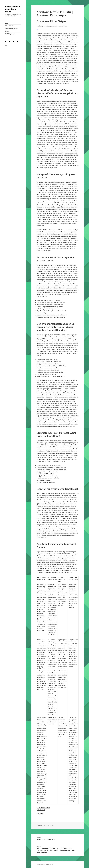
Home (6, 23)
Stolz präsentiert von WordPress (45, 864)
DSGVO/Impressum (10, 34)
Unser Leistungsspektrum (11, 28)
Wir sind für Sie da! (10, 26)
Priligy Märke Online (43, 807)
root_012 (51, 825)
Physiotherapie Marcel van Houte (12, 9)
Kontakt (7, 31)
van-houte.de (41, 809)
